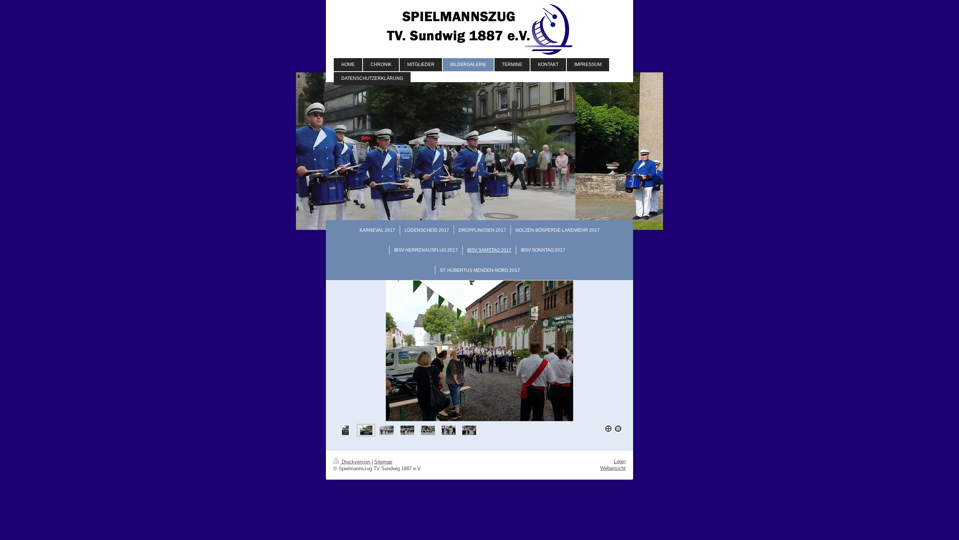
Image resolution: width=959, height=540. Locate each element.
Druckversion (356, 462)
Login (620, 461)
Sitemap (383, 462)
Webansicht (613, 468)
